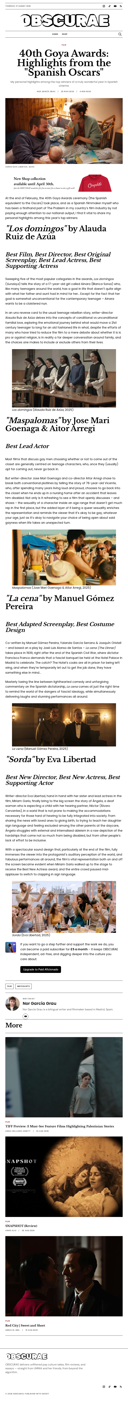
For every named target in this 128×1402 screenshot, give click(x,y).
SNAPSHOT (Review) (21, 1226)
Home (55, 34)
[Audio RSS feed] (121, 6)
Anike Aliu (10, 1230)
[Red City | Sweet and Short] (64, 1276)
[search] (120, 34)
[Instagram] (104, 6)
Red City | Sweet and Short (25, 1325)
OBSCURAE (64, 21)
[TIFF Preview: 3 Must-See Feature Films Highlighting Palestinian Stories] (64, 1077)
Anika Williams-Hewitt (18, 1131)
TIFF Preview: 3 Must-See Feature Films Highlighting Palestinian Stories (59, 1126)
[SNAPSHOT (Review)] (64, 1176)
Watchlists (23, 986)
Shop (65, 34)
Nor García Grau (46, 91)
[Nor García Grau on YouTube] (25, 1016)
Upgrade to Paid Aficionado (40, 969)
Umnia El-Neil (12, 1330)
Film (64, 45)
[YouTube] (115, 6)
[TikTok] (109, 6)
